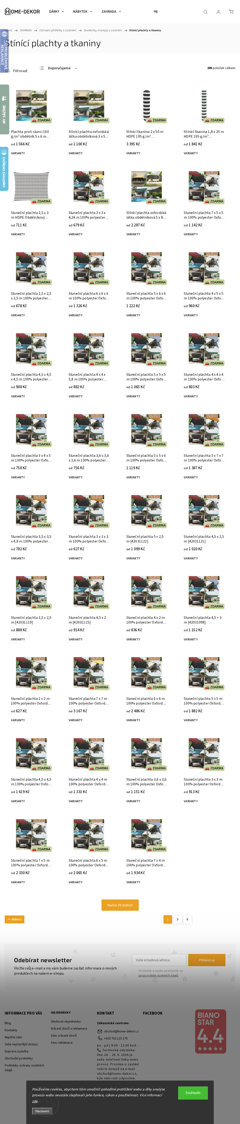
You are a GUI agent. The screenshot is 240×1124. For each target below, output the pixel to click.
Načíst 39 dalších (120, 905)
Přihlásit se (207, 960)
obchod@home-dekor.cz (121, 1031)
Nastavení (42, 1111)
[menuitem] (56, 11)
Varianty (18, 153)
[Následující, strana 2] (177, 919)
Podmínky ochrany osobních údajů (24, 1068)
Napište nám (13, 1037)
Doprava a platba (16, 1051)
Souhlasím (193, 1092)
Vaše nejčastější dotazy (21, 1044)
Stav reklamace (62, 1042)
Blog (8, 1023)
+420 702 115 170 (116, 1038)
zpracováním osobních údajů (158, 975)
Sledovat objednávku (66, 1021)
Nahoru (17, 919)
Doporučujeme (59, 68)
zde (35, 1101)
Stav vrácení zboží (64, 1035)
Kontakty (11, 1030)
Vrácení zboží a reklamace (69, 1028)
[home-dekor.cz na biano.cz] (210, 1032)
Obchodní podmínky (19, 1058)
